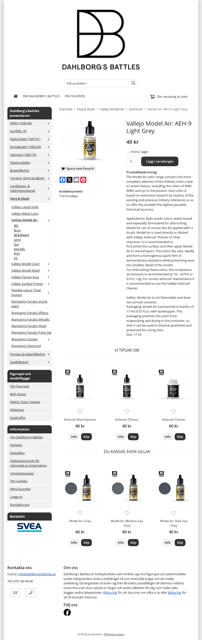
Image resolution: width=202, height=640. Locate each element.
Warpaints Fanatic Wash (29, 326)
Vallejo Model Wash (25, 270)
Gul (16, 244)
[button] (86, 436)
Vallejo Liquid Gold (24, 207)
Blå (16, 225)
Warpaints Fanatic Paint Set (31, 332)
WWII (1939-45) (21, 123)
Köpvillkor (17, 453)
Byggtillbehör (20, 170)
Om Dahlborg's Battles (41, 96)
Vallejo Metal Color (25, 213)
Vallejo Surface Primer (27, 283)
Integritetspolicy (22, 473)
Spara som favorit (79, 168)
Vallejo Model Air (24, 220)
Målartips (17, 410)
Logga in (16, 496)
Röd (17, 253)
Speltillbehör (19, 362)
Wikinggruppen (114, 634)
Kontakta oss (19, 504)
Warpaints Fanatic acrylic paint (29, 303)
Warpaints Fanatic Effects (29, 313)
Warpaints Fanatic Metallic (30, 319)
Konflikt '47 (18, 131)
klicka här (175, 592)
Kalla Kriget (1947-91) (25, 139)
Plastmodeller (20, 162)
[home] (15, 96)
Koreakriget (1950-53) (25, 147)
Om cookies (18, 481)
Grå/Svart (21, 235)
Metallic (19, 249)
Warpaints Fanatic (24, 339)
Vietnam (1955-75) (23, 154)
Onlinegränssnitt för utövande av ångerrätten (28, 463)
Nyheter (16, 445)
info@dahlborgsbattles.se (37, 574)
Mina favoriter (20, 489)
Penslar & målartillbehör (27, 354)
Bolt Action (18, 394)
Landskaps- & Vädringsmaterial (22, 188)
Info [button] (74, 436)
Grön (17, 239)
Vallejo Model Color (25, 264)
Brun (17, 230)
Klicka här (110, 592)
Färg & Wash (19, 198)
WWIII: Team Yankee (25, 402)
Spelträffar (18, 417)
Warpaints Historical (26, 346)
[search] (132, 83)
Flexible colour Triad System (26, 292)
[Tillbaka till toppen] (191, 633)
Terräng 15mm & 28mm (27, 178)
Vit (16, 258)
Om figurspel (75, 96)
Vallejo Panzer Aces (25, 277)
